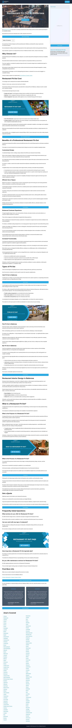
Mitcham (5, 658)
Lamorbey (28, 693)
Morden (5, 663)
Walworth (5, 650)
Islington (5, 670)
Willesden (5, 684)
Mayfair (5, 634)
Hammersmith (6, 636)
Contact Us (25, 475)
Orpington (28, 702)
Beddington (6, 702)
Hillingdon (28, 678)
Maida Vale (6, 653)
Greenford (28, 641)
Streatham (5, 641)
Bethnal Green (6, 687)
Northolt (27, 663)
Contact (67, 1)
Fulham (16, 577)
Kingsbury (28, 637)
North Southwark (7, 646)
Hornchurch (28, 717)
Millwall (5, 690)
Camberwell (6, 643)
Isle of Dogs (6, 699)
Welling (27, 685)
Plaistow (27, 651)
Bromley (5, 718)
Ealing (27, 620)
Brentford (5, 680)
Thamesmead (28, 697)
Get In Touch (60, 45)
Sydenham (6, 682)
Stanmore (28, 683)
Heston (27, 646)
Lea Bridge (28, 629)
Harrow (27, 661)
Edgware (27, 675)
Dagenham (28, 714)
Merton (5, 651)
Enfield (27, 704)
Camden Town (6, 665)
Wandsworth (8, 577)
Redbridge (28, 688)
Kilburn (5, 660)
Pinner (27, 695)
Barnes (5, 645)
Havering (27, 719)
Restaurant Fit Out (6, 29)
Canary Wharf (6, 704)
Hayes (27, 671)
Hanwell (5, 719)
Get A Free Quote (25, 608)
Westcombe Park (29, 632)
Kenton (27, 658)
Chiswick (5, 655)
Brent (27, 619)
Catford (5, 694)
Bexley (27, 705)
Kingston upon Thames (8, 706)
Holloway (5, 689)
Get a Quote (25, 19)
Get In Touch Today (25, 36)
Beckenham (28, 615)
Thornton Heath (6, 675)
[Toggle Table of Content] (12, 40)
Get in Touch (25, 282)
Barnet (27, 690)
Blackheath (6, 716)
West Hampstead (7, 677)
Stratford (27, 644)
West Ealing (6, 711)
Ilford (27, 692)
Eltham (27, 656)
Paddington (6, 638)
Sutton (27, 624)
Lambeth (5, 629)
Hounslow (28, 631)
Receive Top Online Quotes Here (25, 580)
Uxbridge (27, 709)
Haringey (27, 639)
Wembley (27, 622)
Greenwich (6, 701)
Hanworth (28, 653)
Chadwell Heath (29, 712)
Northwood (28, 710)
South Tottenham (29, 636)
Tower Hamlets (6, 692)
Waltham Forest (29, 676)
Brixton (5, 631)
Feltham (27, 668)
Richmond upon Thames (8, 679)
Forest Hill (5, 672)
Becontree (28, 707)
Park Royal (6, 685)
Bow (4, 714)
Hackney (5, 707)
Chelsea (3, 577)
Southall (27, 649)
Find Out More (25, 207)
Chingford (28, 700)
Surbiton (27, 617)
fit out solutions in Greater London (26, 75)
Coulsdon (28, 670)
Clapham (12, 577)
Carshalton (6, 709)
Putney (5, 626)
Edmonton (28, 680)
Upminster (28, 721)
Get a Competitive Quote (25, 136)
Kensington (6, 628)
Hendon (27, 627)
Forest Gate (28, 659)
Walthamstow (28, 673)
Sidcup (27, 687)
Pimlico (5, 624)
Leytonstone (28, 666)
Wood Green (28, 648)
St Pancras (6, 662)
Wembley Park (28, 634)
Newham (27, 654)
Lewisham (5, 697)
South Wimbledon (7, 648)
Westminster (6, 633)
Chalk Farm (6, 668)
